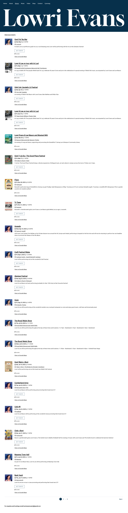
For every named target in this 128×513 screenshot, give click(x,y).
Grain (17, 300)
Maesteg (18, 459)
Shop (33, 3)
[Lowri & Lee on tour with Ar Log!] (8, 72)
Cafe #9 (18, 407)
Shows (17, 3)
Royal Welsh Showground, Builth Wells (26, 325)
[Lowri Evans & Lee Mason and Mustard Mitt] (8, 143)
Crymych (18, 44)
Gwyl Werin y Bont (21, 362)
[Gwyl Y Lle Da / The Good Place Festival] (8, 164)
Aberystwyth (19, 480)
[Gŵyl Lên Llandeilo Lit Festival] (8, 92)
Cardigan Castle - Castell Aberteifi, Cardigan (28, 257)
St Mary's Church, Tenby (22, 160)
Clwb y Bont (19, 431)
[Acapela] (8, 232)
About (11, 3)
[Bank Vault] (8, 480)
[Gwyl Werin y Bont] (8, 371)
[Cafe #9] (8, 412)
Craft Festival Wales (22, 252)
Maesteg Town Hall (22, 455)
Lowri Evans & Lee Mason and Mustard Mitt (31, 135)
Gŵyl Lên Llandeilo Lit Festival (26, 87)
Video (28, 3)
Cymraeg (47, 3)
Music (23, 3)
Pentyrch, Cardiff (20, 231)
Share (18, 53)
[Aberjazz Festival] (8, 281)
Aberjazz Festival (21, 276)
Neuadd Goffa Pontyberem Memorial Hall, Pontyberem (31, 68)
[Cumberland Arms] (8, 388)
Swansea (18, 207)
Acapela (18, 226)
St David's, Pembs (21, 305)
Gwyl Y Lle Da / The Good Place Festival (30, 156)
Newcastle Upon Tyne (22, 387)
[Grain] (8, 305)
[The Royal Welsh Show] (8, 326)
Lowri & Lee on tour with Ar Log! (27, 63)
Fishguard (19, 184)
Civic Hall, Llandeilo (21, 92)
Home (5, 3)
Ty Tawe (18, 202)
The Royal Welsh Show (23, 321)
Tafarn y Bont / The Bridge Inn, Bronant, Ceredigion (30, 367)
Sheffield (18, 411)
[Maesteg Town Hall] (8, 459)
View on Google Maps (21, 56)
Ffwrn (17, 180)
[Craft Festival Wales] (8, 257)
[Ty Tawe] (8, 210)
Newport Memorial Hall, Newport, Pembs (27, 140)
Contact (40, 3)
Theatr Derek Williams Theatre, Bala (26, 116)
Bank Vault (19, 475)
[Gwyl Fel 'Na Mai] (8, 44)
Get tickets (19, 50)
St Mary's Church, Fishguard (24, 281)
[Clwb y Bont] (8, 440)
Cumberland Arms (21, 383)
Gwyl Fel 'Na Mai (21, 39)
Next (120, 499)
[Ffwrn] (8, 189)
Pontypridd (19, 435)
